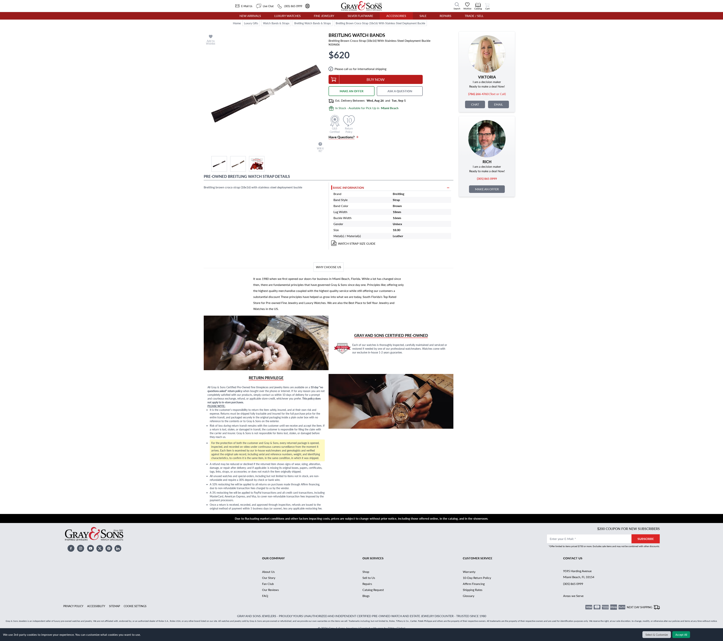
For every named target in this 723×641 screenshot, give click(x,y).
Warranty (469, 571)
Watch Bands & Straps (276, 23)
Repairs (445, 16)
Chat (475, 104)
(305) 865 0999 (573, 584)
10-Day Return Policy (477, 578)
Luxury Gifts (251, 23)
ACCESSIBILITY (96, 606)
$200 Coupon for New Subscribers (628, 528)
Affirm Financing (474, 584)
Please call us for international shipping (360, 69)
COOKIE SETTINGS (135, 606)
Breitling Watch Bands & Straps (312, 23)
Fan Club (268, 584)
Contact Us (572, 558)
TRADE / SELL (474, 16)
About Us (268, 571)
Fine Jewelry (324, 16)
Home (237, 23)
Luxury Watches (287, 16)
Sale (422, 16)
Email (498, 104)
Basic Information (348, 187)
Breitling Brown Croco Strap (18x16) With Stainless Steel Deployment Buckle (380, 23)
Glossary (468, 596)
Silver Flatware (360, 16)
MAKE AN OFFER (351, 91)
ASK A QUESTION (399, 91)
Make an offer (487, 189)
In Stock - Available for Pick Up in (366, 108)
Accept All (681, 634)
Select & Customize (656, 634)
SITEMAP (114, 606)
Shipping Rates (472, 590)
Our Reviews (270, 590)
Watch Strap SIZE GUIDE (356, 243)
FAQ (265, 596)
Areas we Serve (573, 596)
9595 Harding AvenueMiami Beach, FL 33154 (578, 574)
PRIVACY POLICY (73, 606)
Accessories (396, 16)
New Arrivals (250, 16)
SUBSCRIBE (646, 539)
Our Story (268, 578)
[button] (219, 164)
